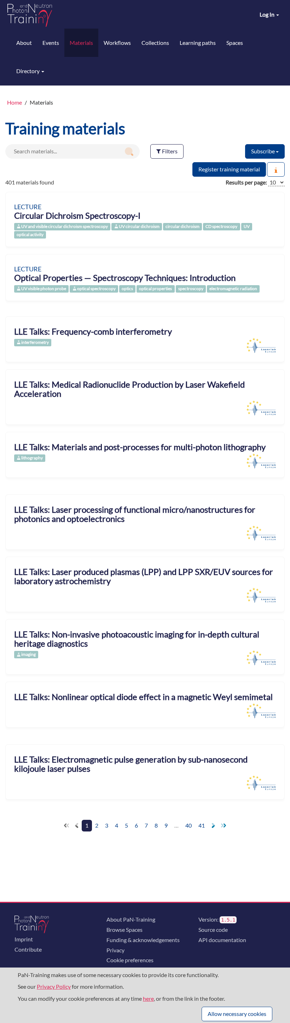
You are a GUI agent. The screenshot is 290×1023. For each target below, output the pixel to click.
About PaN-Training (130, 919)
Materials (81, 42)
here (148, 998)
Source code (213, 929)
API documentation (222, 939)
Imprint (23, 939)
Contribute (28, 949)
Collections (155, 42)
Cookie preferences (129, 960)
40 (188, 825)
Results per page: (246, 182)
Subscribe (263, 151)
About (24, 42)
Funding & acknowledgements (143, 939)
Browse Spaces (124, 929)
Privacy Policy (54, 986)
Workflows (117, 42)
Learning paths (198, 42)
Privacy (115, 950)
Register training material (229, 169)
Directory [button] (28, 70)
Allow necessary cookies (237, 1013)
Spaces (234, 42)
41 (201, 825)
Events (50, 42)
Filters (169, 151)
